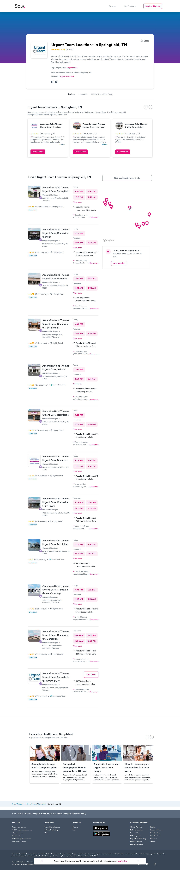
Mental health (16, 836)
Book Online (37, 151)
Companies (20, 804)
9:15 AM (79, 242)
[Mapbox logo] (108, 240)
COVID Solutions (136, 842)
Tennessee (42, 804)
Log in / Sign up (152, 6)
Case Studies (154, 836)
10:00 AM (79, 635)
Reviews (71, 94)
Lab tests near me (18, 833)
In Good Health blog (51, 830)
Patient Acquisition (136, 830)
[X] (147, 864)
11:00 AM (79, 502)
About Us (76, 823)
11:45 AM (92, 502)
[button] (111, 207)
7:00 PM (92, 191)
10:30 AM (79, 641)
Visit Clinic (91, 674)
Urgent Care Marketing (138, 839)
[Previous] (146, 107)
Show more (94, 217)
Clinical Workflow (136, 827)
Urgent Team (32, 804)
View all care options (19, 842)
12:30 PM (92, 508)
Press (74, 830)
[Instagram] (155, 864)
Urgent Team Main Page (101, 94)
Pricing (152, 827)
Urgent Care (72, 67)
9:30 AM (92, 242)
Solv (13, 804)
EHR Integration (135, 836)
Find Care (16, 823)
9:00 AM (79, 379)
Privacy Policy (16, 862)
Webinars (153, 839)
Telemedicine (134, 833)
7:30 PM (92, 197)
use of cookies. (122, 861)
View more (77, 202)
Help (46, 833)
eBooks (152, 842)
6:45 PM (79, 191)
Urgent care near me (19, 827)
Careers (75, 827)
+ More (62, 144)
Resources (49, 823)
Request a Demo (156, 830)
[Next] (150, 107)
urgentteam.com (67, 76)
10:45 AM (91, 641)
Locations (83, 94)
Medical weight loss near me (21, 839)
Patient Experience (138, 823)
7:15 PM (79, 197)
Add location (119, 263)
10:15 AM (92, 635)
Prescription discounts (52, 827)
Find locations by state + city (127, 178)
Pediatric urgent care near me (22, 830)
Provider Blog (155, 833)
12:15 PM (79, 508)
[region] (127, 213)
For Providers (130, 6)
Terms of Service (27, 862)
